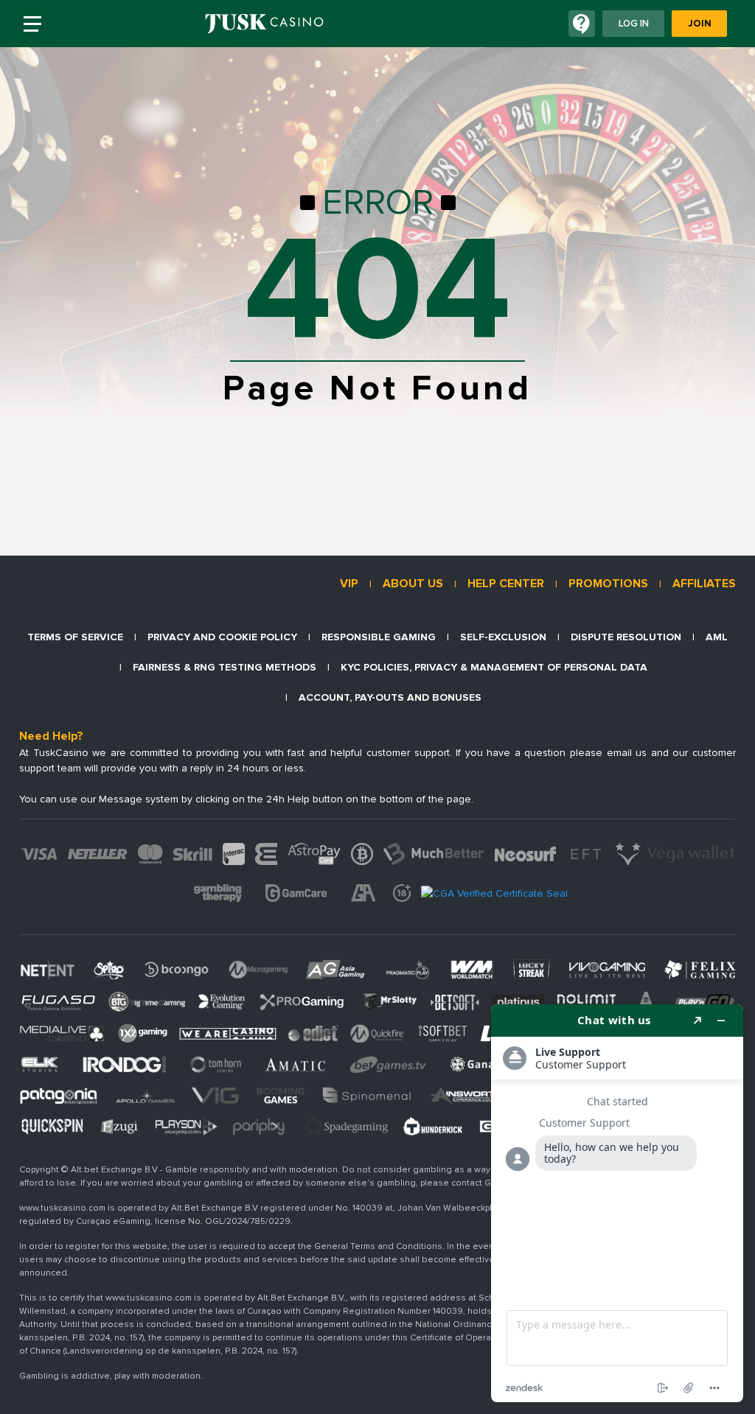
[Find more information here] (617, 1203)
